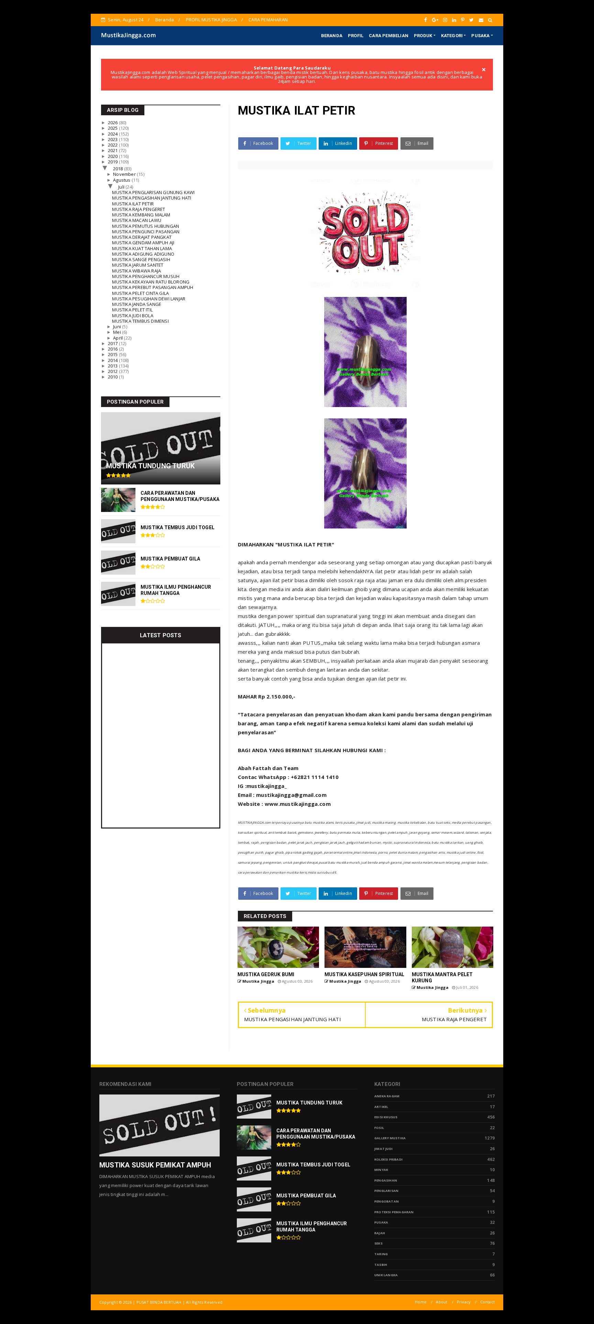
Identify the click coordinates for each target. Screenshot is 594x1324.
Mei (117, 332)
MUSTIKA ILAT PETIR (133, 204)
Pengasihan (385, 1180)
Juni (117, 326)
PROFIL (355, 35)
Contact (487, 1302)
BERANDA (331, 35)
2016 (113, 349)
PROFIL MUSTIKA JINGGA (211, 20)
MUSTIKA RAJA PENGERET (138, 209)
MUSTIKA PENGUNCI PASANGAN (145, 231)
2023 (113, 139)
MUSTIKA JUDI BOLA (132, 315)
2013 (113, 366)
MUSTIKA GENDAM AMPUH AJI (143, 242)
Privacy (464, 1302)
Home (421, 1302)
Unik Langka (386, 1275)
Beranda (164, 20)
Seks (378, 1243)
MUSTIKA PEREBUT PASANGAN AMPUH (152, 287)
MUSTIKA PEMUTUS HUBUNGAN (145, 226)
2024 (113, 134)
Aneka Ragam (386, 1096)
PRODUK (423, 35)
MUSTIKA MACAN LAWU (136, 220)
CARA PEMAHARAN (268, 20)
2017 (113, 343)
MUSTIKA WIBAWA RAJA (136, 271)
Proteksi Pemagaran (394, 1212)
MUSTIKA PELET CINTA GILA (140, 293)
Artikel (381, 1106)
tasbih (380, 1264)
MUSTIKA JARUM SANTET (137, 265)
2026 (113, 122)
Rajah (379, 1233)
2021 (113, 150)
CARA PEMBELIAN (388, 35)
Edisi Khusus (385, 1117)
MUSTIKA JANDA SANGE (136, 304)
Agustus (122, 180)
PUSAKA (480, 35)
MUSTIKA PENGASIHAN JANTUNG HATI (151, 198)
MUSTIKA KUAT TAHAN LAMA (142, 248)
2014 (113, 360)
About (441, 1302)
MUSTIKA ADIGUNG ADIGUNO (143, 254)
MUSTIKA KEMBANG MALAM (141, 215)
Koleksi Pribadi (388, 1159)
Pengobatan (386, 1201)
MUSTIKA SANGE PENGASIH (141, 259)
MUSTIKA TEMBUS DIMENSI (140, 321)
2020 (113, 156)
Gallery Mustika (390, 1138)
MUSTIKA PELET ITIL (132, 310)
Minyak (381, 1169)
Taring (381, 1254)
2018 (118, 169)
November (125, 174)
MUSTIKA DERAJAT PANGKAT (142, 237)
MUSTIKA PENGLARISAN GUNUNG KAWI (153, 192)
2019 (113, 162)
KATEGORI (452, 35)
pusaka (381, 1222)
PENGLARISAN (386, 1190)
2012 (113, 371)
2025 (113, 128)
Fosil (379, 1127)
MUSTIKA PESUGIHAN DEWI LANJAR (148, 299)
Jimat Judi (383, 1148)
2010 (113, 377)
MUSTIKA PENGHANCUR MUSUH (145, 276)
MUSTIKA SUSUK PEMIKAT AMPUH (155, 1165)
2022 (113, 145)
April (118, 338)
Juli (121, 187)
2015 (113, 354)
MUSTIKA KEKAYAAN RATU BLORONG (150, 282)
